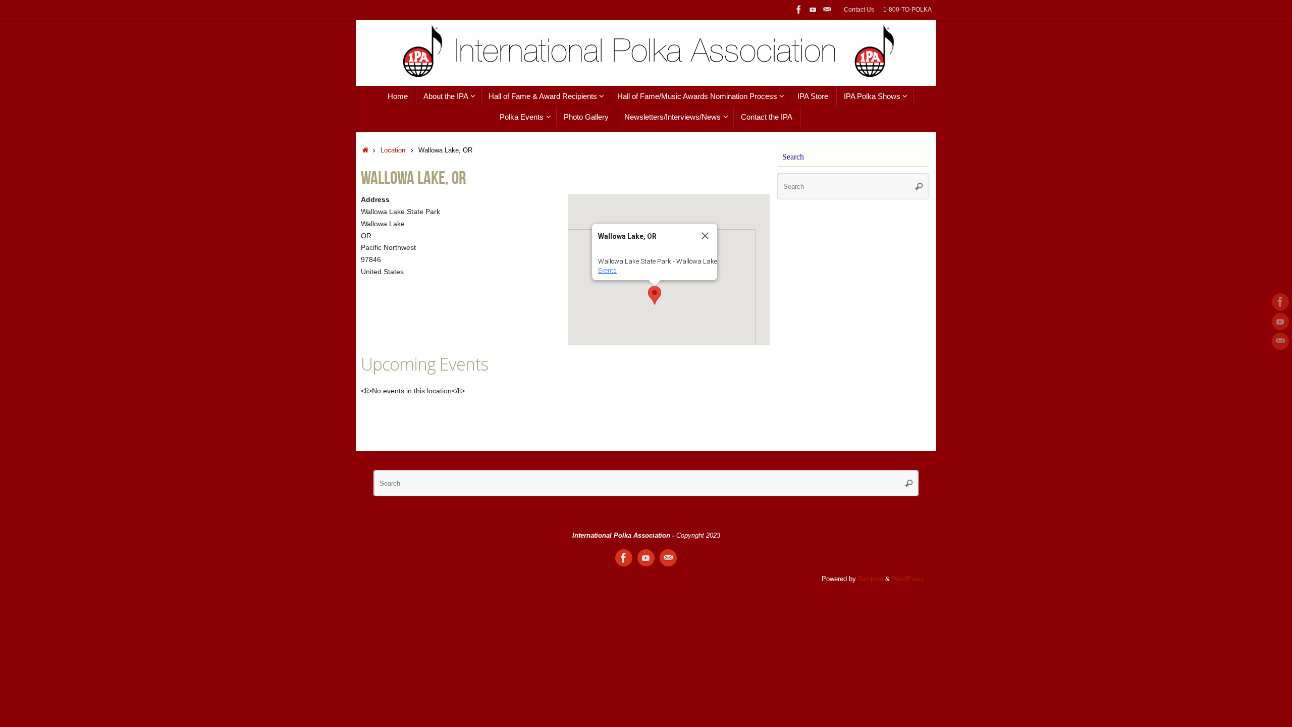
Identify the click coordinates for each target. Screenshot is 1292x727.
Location (393, 150)
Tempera (870, 579)
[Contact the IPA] (827, 10)
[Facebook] (799, 10)
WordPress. (909, 579)
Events (607, 270)
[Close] (705, 236)
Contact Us (859, 9)
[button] (654, 295)
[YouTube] (813, 10)
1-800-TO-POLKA (907, 9)
